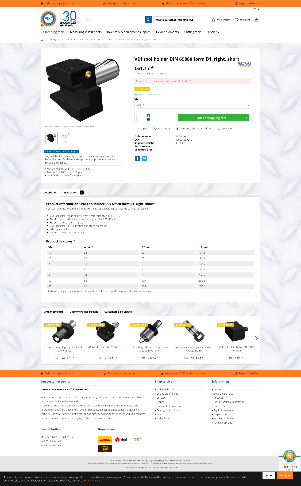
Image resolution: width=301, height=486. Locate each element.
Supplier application (224, 418)
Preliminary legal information (229, 401)
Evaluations (73, 192)
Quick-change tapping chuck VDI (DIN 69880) (64, 348)
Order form (163, 418)
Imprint (218, 389)
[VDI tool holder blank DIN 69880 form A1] (237, 331)
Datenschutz (220, 406)
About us (218, 397)
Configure (285, 475)
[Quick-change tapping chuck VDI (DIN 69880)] (64, 331)
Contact (161, 397)
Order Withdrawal (166, 389)
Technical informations (169, 406)
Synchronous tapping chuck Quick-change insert (194, 348)
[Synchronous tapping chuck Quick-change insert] (194, 331)
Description (50, 192)
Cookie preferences (167, 393)
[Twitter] (144, 158)
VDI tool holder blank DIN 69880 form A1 (236, 348)
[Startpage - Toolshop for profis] (42, 39)
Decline (268, 475)
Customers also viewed (118, 311)
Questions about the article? (195, 128)
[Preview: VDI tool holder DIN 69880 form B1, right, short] (51, 138)
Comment (227, 128)
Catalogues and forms (168, 410)
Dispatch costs (222, 414)
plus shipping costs (158, 73)
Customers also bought (84, 311)
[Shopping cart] (256, 19)
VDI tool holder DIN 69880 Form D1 (107, 347)
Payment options (223, 422)
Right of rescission (224, 410)
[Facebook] (137, 158)
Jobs (159, 414)
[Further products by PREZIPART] (244, 64)
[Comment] (185, 63)
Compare (142, 128)
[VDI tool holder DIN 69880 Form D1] (107, 331)
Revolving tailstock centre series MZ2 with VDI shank (150, 348)
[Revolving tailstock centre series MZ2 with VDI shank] (150, 331)
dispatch (158, 460)
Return (160, 401)
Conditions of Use (223, 393)
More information (92, 480)
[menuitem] (256, 19)
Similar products (53, 311)
